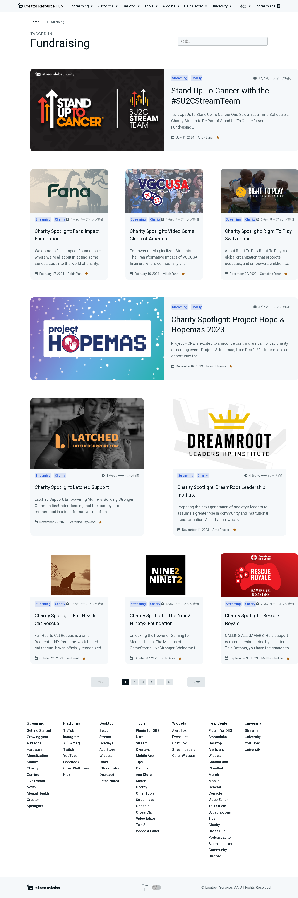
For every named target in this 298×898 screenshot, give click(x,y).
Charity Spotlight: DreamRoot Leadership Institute (221, 491)
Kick (66, 775)
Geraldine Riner (270, 274)
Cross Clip (144, 812)
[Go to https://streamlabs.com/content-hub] (40, 7)
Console (215, 793)
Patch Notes (109, 781)
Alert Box (179, 730)
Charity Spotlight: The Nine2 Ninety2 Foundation (160, 619)
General (215, 787)
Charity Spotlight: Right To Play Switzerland (258, 235)
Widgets (106, 756)
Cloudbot (143, 768)
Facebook (71, 762)
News (31, 787)
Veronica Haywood (83, 522)
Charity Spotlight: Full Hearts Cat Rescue (66, 619)
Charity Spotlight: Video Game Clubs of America (162, 235)
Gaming (33, 775)
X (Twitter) (71, 743)
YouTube (70, 756)
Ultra (140, 737)
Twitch (68, 749)
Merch (141, 781)
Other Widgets (183, 756)
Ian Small (73, 658)
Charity (32, 768)
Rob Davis (168, 658)
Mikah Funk (170, 274)
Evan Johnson (216, 366)
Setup (104, 730)
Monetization (37, 756)
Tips (139, 762)
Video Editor (145, 818)
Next (196, 682)
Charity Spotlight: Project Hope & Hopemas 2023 (228, 325)
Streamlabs (266, 6)
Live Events (36, 781)
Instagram (71, 737)
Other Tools (145, 793)
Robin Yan (75, 274)
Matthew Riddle (272, 658)
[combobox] (223, 41)
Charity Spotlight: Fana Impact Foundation (67, 235)
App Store (107, 749)
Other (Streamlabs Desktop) (109, 768)
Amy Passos (221, 529)
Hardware (34, 749)
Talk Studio (145, 825)
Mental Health (38, 793)
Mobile (32, 762)
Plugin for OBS (147, 730)
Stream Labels (183, 749)
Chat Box (179, 743)
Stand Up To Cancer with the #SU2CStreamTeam (220, 96)
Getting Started (39, 730)
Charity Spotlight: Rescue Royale (252, 619)
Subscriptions (220, 812)
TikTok (68, 730)
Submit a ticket (220, 844)
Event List (180, 737)
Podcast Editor (147, 831)
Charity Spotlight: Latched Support (72, 487)
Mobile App (145, 756)
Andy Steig (205, 137)
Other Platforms (76, 768)
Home (34, 22)
